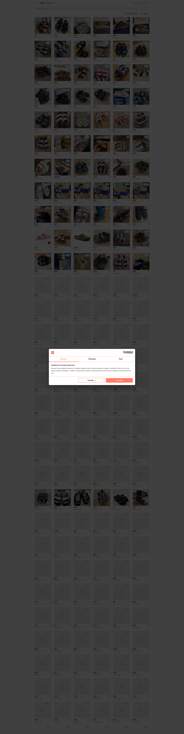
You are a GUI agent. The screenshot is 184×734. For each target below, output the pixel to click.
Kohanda (91, 380)
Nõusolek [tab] (63, 359)
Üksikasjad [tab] (92, 359)
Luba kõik (119, 380)
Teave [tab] (121, 359)
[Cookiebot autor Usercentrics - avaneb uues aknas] (124, 352)
